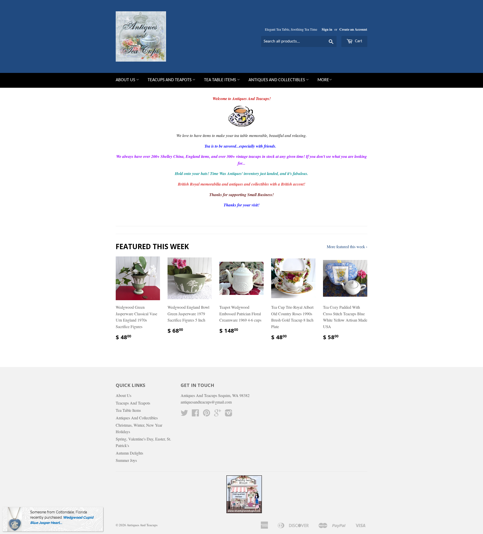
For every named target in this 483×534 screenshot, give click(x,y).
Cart (358, 41)
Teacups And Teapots (170, 80)
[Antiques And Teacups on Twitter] (184, 414)
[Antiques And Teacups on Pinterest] (206, 414)
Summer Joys (126, 460)
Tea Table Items (220, 80)
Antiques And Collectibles (277, 80)
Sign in (327, 29)
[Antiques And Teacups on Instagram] (228, 414)
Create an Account (353, 29)
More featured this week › (347, 246)
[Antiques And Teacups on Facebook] (195, 414)
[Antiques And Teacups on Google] (217, 414)
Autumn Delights (129, 453)
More (323, 80)
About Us (126, 80)
